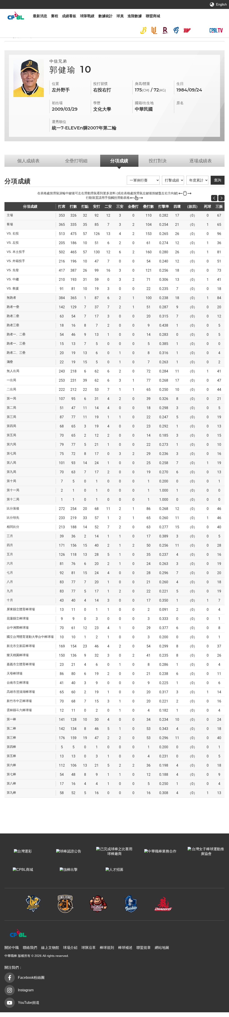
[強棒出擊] (68, 870)
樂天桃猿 (165, 30)
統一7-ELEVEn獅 (154, 30)
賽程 (54, 16)
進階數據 (134, 16)
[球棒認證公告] (68, 851)
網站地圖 (162, 947)
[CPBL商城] (22, 870)
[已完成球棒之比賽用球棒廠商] (114, 851)
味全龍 (187, 30)
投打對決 (158, 160)
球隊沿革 (88, 947)
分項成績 (119, 160)
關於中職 (11, 947)
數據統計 (105, 16)
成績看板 (69, 16)
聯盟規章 (143, 947)
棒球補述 (125, 947)
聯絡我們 (30, 947)
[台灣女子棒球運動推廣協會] (206, 851)
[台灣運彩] (22, 851)
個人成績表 (28, 160)
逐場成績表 (200, 160)
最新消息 (40, 16)
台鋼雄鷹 (197, 30)
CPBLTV (216, 30)
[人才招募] (114, 870)
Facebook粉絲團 (31, 977)
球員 (120, 16)
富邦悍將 (176, 30)
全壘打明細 (76, 160)
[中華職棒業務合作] (160, 851)
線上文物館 (50, 947)
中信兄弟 (143, 30)
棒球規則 (107, 947)
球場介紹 (70, 947)
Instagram (26, 990)
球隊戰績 (87, 16)
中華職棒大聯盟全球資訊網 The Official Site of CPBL (15, 16)
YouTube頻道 (28, 1002)
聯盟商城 (153, 16)
